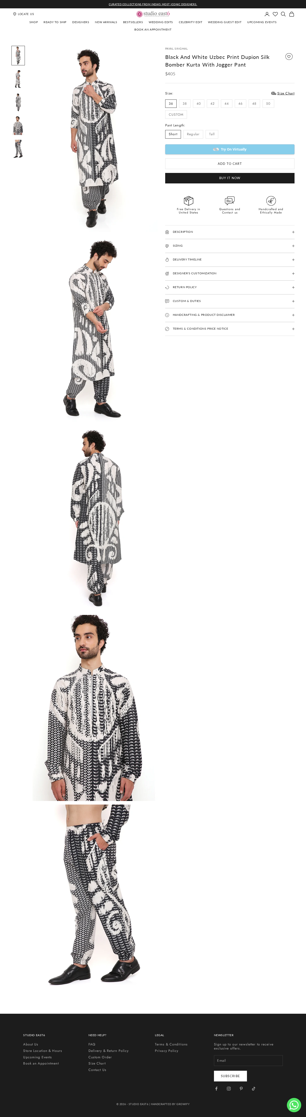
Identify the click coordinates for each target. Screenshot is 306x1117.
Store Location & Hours (42, 1050)
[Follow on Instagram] (228, 1088)
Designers (80, 22)
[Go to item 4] (18, 125)
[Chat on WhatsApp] (294, 1105)
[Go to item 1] (18, 55)
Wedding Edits (161, 22)
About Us (30, 1044)
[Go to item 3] (18, 102)
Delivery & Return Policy (108, 1050)
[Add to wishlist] (289, 56)
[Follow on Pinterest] (241, 1088)
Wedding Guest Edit (224, 22)
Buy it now (229, 178)
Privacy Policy (167, 1050)
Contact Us (97, 1069)
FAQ (91, 1044)
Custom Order (100, 1057)
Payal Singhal (176, 48)
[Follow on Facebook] (216, 1088)
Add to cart (230, 164)
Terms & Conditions (171, 1044)
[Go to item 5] (18, 149)
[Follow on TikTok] (253, 1088)
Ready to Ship (55, 22)
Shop (33, 22)
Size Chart (97, 1063)
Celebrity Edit (190, 22)
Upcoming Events (262, 22)
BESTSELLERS (133, 22)
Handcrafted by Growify (170, 1104)
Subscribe (230, 1076)
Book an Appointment (152, 29)
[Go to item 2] (18, 79)
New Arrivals (106, 22)
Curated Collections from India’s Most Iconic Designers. (153, 4)
